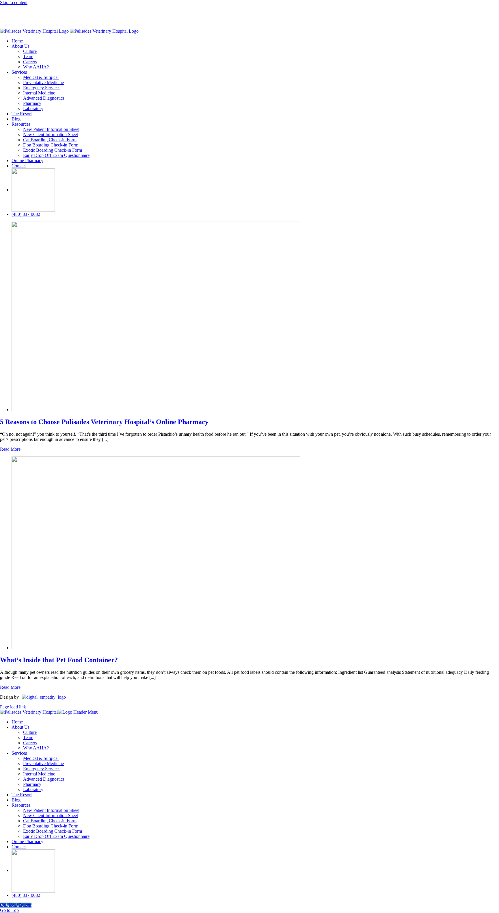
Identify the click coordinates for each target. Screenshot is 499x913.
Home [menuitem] (17, 721)
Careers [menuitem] (30, 742)
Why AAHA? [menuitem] (36, 747)
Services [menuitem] (19, 753)
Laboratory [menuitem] (33, 789)
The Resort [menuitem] (22, 794)
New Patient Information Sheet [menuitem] (51, 810)
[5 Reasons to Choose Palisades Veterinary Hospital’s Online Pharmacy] (156, 409)
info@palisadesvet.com (289, 13)
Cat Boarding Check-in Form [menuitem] (50, 820)
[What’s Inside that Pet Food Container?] (156, 647)
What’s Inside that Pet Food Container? (59, 660)
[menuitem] (33, 870)
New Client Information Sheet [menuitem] (50, 815)
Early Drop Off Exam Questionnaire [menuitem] (56, 836)
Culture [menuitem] (30, 732)
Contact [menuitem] (19, 846)
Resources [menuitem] (21, 805)
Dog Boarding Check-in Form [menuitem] (50, 825)
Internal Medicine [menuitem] (39, 773)
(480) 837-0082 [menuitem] (26, 895)
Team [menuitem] (28, 737)
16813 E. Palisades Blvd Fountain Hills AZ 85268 (215, 13)
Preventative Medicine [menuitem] (43, 763)
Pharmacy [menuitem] (32, 784)
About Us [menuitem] (20, 727)
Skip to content (13, 2)
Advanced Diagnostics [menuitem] (43, 779)
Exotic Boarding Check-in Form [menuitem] (52, 831)
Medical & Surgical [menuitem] (41, 758)
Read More (10, 449)
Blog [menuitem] (16, 799)
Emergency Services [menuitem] (41, 768)
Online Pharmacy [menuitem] (27, 841)
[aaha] (33, 189)
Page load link (13, 706)
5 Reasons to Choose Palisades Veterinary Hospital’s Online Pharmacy (104, 422)
